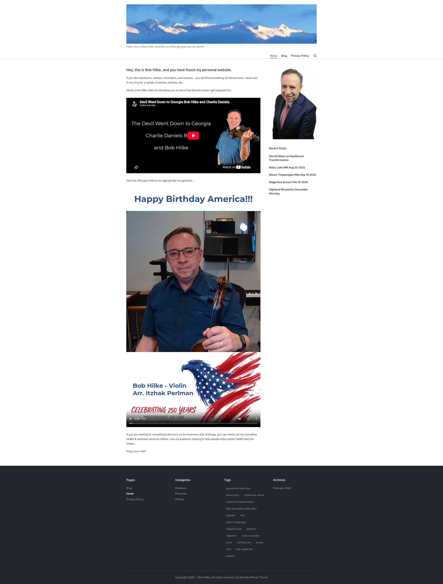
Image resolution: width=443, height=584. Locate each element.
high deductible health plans (241, 508)
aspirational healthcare (238, 488)
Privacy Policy (134, 499)
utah (228, 549)
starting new (244, 542)
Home (130, 493)
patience (251, 528)
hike (242, 515)
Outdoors (181, 488)
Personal (180, 493)
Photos (179, 499)
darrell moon (232, 495)
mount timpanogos (236, 522)
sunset (259, 542)
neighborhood (233, 528)
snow (229, 542)
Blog (129, 488)
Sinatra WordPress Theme (252, 577)
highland (230, 515)
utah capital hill (244, 549)
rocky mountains (251, 535)
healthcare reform (254, 495)
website (230, 556)
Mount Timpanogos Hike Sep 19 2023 (292, 174)
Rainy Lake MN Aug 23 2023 (287, 167)
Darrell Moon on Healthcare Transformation (286, 158)
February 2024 (282, 488)
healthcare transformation (240, 501)
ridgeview (231, 535)
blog (136, 82)
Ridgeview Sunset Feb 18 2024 (288, 182)
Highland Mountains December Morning (288, 191)
